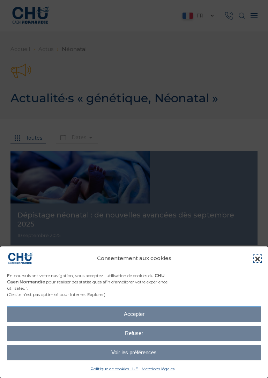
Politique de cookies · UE (114, 368)
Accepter (134, 314)
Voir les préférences (134, 352)
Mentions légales (158, 368)
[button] (257, 258)
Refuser (134, 333)
